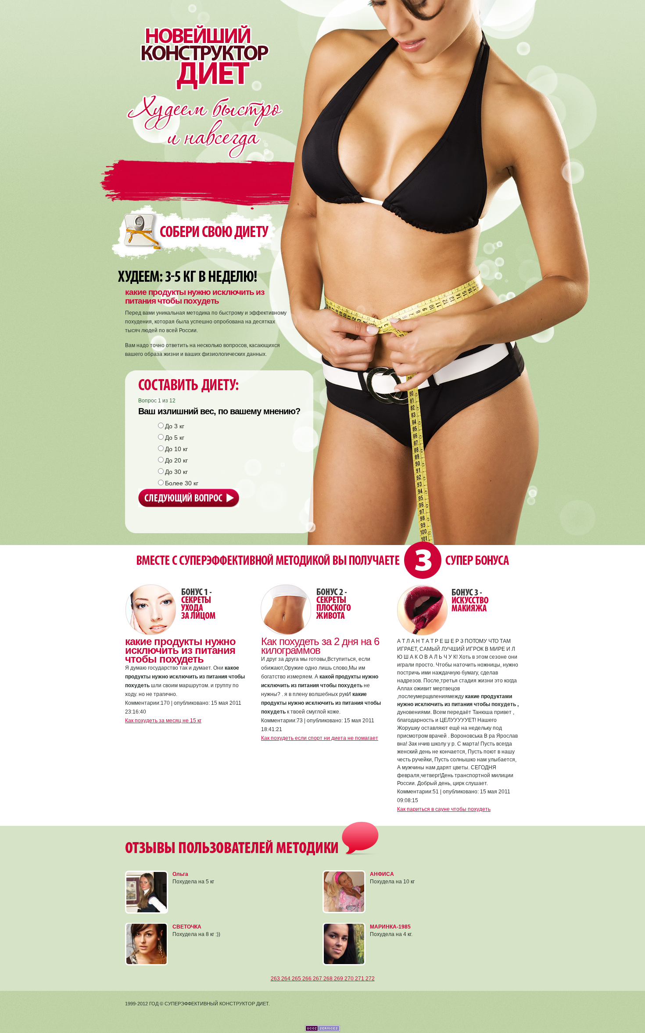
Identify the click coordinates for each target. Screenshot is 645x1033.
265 (297, 979)
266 (307, 979)
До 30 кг (176, 471)
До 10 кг (176, 448)
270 (349, 979)
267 (318, 979)
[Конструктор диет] (199, 45)
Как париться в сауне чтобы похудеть (444, 809)
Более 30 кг (181, 483)
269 (339, 979)
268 (328, 979)
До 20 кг (176, 460)
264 (286, 979)
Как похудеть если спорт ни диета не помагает (319, 738)
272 (370, 979)
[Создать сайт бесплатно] (322, 1030)
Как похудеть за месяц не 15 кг (163, 720)
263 (276, 979)
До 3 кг (174, 426)
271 (360, 979)
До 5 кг (174, 437)
